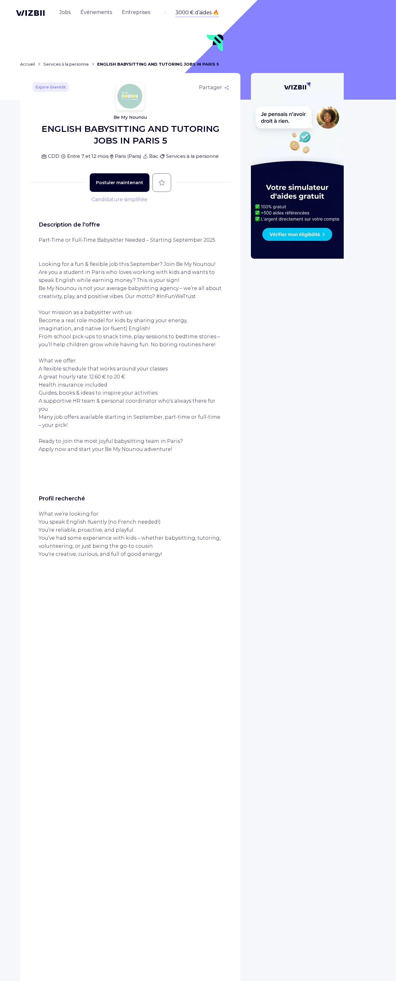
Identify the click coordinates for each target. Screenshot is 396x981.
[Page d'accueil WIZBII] (30, 13)
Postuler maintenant (119, 182)
